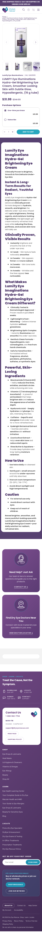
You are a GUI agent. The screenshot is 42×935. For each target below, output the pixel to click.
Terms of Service (31, 921)
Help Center (32, 905)
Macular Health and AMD (12, 799)
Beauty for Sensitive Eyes (12, 812)
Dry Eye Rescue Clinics (11, 849)
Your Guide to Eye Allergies (13, 803)
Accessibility (18, 910)
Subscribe (33, 862)
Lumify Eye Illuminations (12, 75)
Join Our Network (16, 891)
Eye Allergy (6, 771)
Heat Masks (7, 758)
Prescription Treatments (12, 845)
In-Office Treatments (10, 840)
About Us (8, 905)
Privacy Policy (7, 921)
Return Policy (18, 921)
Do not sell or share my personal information (18, 927)
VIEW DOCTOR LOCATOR (20, 633)
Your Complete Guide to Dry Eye (15, 795)
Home (4, 16)
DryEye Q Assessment (11, 832)
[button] (33, 9)
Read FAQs (12, 734)
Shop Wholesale (15, 884)
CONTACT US (20, 587)
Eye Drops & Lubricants (11, 754)
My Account (6, 910)
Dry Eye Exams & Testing (12, 836)
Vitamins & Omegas (10, 767)
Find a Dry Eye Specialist (12, 828)
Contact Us (21, 905)
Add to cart (28, 132)
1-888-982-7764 (13, 716)
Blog (4, 816)
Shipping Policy (15, 739)
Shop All (5, 779)
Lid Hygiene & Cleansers (12, 762)
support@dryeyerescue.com (17, 728)
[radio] (21, 112)
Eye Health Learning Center (13, 791)
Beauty (5, 775)
